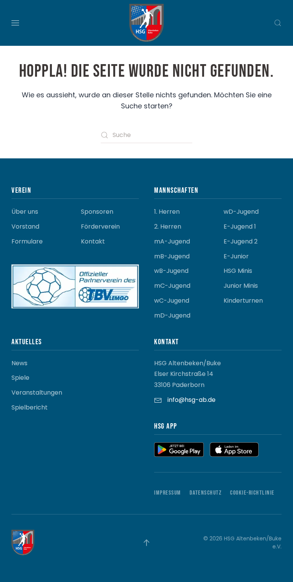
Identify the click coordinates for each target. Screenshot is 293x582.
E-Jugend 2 (241, 241)
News (19, 363)
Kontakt (93, 241)
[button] (15, 23)
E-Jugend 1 (240, 226)
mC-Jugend (172, 285)
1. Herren (167, 211)
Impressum (167, 493)
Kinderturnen (243, 300)
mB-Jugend (172, 256)
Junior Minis (241, 285)
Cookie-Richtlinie (252, 493)
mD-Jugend (172, 315)
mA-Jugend (172, 241)
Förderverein (100, 226)
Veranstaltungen (36, 392)
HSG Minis (238, 270)
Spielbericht (29, 407)
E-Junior (236, 256)
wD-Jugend (241, 211)
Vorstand (25, 226)
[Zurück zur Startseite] (146, 23)
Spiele (20, 377)
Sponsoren (97, 211)
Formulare (27, 241)
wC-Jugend (171, 300)
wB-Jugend (171, 270)
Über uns (24, 211)
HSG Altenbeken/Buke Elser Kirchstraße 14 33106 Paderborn (187, 374)
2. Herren (167, 226)
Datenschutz (206, 493)
